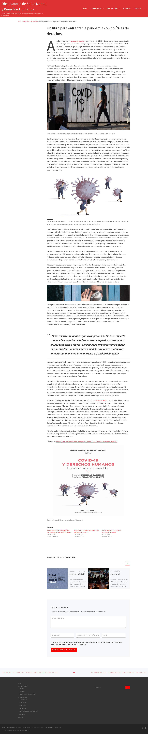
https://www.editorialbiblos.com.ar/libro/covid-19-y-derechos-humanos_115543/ (86, 441)
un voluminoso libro (78, 41)
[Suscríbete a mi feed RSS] (142, 728)
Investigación (23, 699)
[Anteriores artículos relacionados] (123, 563)
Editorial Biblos (101, 400)
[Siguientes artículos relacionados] (127, 563)
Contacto (20, 717)
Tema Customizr (25, 730)
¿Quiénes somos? (23, 686)
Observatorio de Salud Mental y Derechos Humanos (23, 727)
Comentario (58, 618)
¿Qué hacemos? (22, 697)
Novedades (25, 21)
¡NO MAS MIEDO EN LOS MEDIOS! (28, 711)
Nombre (55, 635)
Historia (22, 688)
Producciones (23, 708)
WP (10, 730)
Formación (23, 705)
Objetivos (22, 691)
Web (105, 635)
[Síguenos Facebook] (145, 728)
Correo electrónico (88, 636)
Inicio (19, 21)
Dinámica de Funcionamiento (28, 694)
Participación (23, 702)
